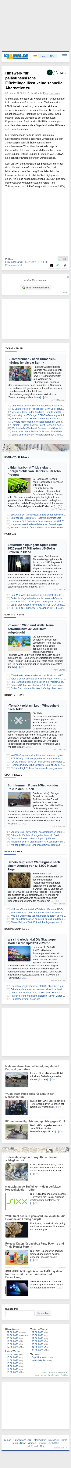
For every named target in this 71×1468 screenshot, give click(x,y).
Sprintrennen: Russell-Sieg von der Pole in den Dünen (33, 787)
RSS (56, 1442)
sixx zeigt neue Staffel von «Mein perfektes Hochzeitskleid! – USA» (33, 1188)
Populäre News (40, 1357)
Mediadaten (40, 1439)
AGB (29, 1439)
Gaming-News (14, 614)
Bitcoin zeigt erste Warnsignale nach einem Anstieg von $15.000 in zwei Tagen (34, 865)
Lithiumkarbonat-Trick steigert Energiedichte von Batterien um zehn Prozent (34, 471)
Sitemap (7, 1439)
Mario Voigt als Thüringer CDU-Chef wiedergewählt (38, 415)
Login (43, 55)
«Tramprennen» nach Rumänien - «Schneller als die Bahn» (32, 361)
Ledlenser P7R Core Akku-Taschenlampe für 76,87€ (37, 521)
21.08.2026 (12, 1335)
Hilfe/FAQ (42, 1442)
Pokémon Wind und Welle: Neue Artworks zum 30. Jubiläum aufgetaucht (31, 628)
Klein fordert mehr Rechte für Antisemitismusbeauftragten (41, 431)
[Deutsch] (35, 56)
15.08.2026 (12, 1357)
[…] (42, 397)
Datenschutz (19, 1439)
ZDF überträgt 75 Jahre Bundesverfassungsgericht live (39, 768)
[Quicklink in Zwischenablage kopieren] (60, 259)
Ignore (56, 1374)
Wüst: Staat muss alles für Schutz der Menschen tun (29, 1095)
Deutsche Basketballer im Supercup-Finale (33, 838)
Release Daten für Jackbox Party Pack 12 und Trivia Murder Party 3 (34, 1245)
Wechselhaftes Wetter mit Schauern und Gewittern (37, 428)
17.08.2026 (12, 1346)
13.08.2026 (12, 1363)
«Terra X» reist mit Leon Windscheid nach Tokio (33, 707)
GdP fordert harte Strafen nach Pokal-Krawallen (36, 418)
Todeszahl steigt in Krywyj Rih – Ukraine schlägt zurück (31, 1158)
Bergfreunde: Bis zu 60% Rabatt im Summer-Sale (36, 517)
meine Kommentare (43, 1374)
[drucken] (64, 259)
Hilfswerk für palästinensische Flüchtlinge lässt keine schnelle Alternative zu (33, 80)
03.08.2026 (37, 1350)
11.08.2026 (12, 1369)
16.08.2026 (12, 1354)
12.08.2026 (12, 1366)
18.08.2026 (12, 1344)
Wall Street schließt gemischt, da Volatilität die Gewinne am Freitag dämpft (35, 1217)
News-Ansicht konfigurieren (55, 1372)
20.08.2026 (12, 1338)
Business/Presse (16, 928)
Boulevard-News (16, 456)
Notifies (64, 1374)
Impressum (53, 1439)
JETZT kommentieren (37, 287)
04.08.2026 (37, 1346)
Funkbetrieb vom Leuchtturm (25, 998)
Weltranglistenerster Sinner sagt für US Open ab (35, 844)
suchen (45, 1313)
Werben (32, 1442)
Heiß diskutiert (39, 1360)
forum (65, 292)
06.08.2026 (37, 1341)
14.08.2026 (12, 1360)
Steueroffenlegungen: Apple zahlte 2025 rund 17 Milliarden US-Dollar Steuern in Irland (33, 548)
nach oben (59, 1447)
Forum (15, 1442)
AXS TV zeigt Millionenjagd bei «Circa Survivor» (35, 758)
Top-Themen (14, 348)
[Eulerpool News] (14, 261)
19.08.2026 (12, 1341)
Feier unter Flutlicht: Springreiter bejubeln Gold (35, 835)
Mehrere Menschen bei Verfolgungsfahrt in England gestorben (32, 1067)
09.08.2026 (37, 1332)
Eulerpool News (51, 93)
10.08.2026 (12, 1372)
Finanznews (13, 851)
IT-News (10, 534)
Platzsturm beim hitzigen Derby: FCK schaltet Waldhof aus (40, 841)
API (51, 1442)
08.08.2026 (37, 1335)
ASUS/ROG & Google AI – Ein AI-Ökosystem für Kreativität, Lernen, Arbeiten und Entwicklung (33, 1274)
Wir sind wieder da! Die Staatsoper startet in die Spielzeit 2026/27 (32, 941)
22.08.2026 (12, 1332)
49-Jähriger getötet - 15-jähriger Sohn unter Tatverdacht (40, 408)
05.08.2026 (37, 1344)
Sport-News (13, 774)
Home (64, 1439)
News (23, 1442)
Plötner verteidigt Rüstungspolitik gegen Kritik (35, 1121)
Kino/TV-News (14, 694)
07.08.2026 (37, 1338)
